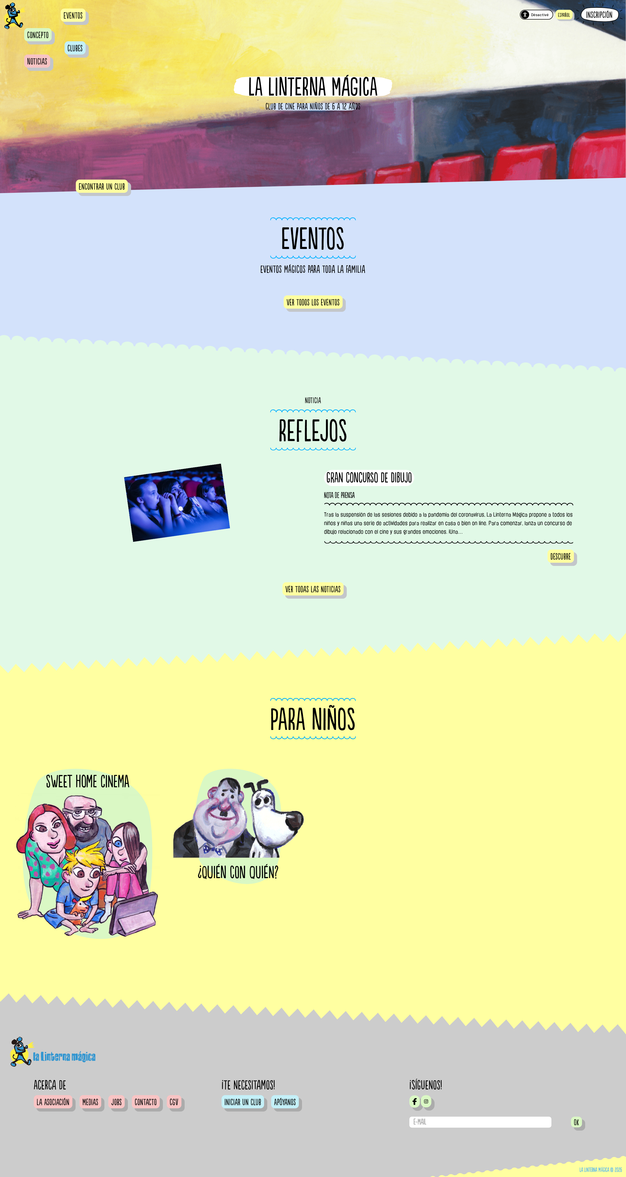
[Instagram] (426, 1101)
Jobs (116, 1102)
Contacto (146, 1102)
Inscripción (599, 15)
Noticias (37, 62)
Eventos (73, 16)
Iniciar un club (242, 1102)
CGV (174, 1102)
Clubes (75, 48)
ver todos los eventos (313, 303)
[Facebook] (414, 1101)
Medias (90, 1102)
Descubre (560, 557)
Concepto (38, 35)
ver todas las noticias (313, 589)
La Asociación (53, 1102)
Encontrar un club (102, 187)
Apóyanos (285, 1102)
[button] (564, 14)
